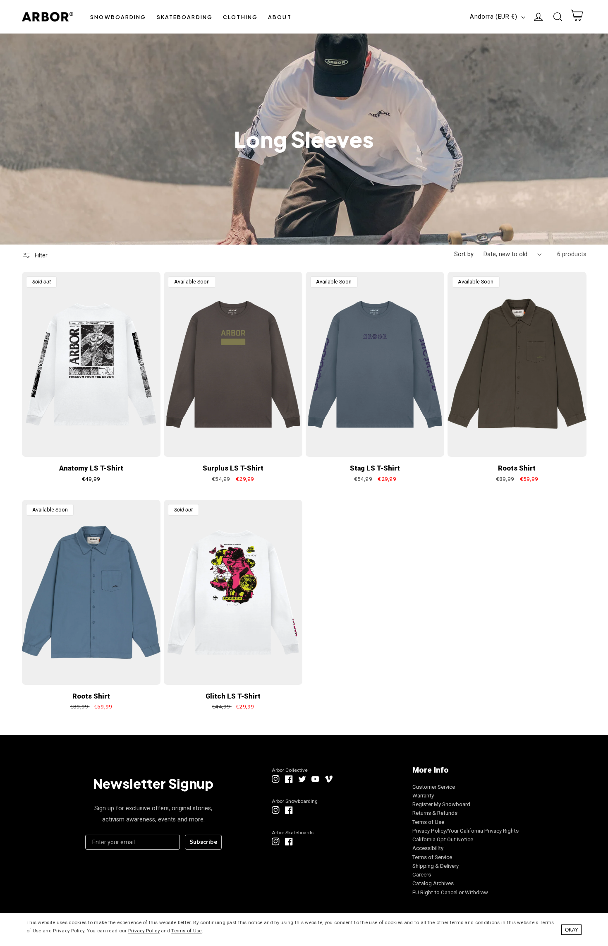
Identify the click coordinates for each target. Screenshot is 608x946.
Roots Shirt (517, 468)
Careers (421, 875)
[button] (118, 16)
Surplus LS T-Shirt (233, 468)
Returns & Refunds (434, 813)
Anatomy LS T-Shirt (91, 468)
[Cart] (576, 17)
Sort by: (464, 254)
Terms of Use (428, 822)
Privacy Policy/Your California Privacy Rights (465, 831)
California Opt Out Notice (442, 839)
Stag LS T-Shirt (375, 468)
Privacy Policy (144, 931)
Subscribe (203, 842)
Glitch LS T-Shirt (233, 696)
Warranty (423, 795)
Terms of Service (432, 857)
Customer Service (433, 787)
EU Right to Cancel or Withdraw (450, 892)
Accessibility (427, 848)
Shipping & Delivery (435, 866)
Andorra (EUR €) (493, 16)
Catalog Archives (433, 883)
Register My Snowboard (441, 804)
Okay (571, 929)
